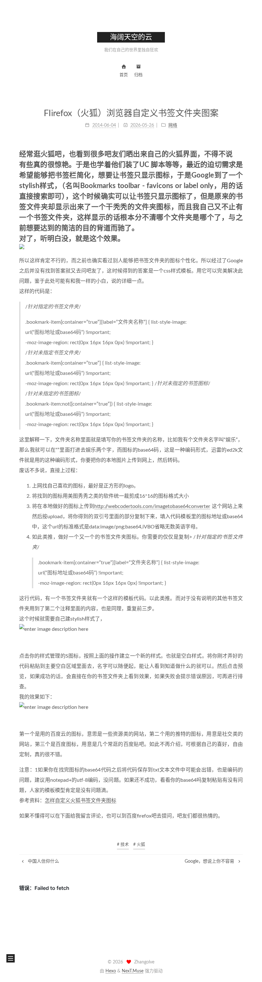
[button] (10, 958)
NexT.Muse (132, 971)
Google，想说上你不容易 (210, 861)
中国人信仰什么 (43, 861)
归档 (138, 75)
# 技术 (123, 845)
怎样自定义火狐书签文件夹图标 (80, 800)
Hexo (110, 971)
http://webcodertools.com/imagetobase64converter (152, 506)
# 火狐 (139, 845)
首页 (123, 75)
